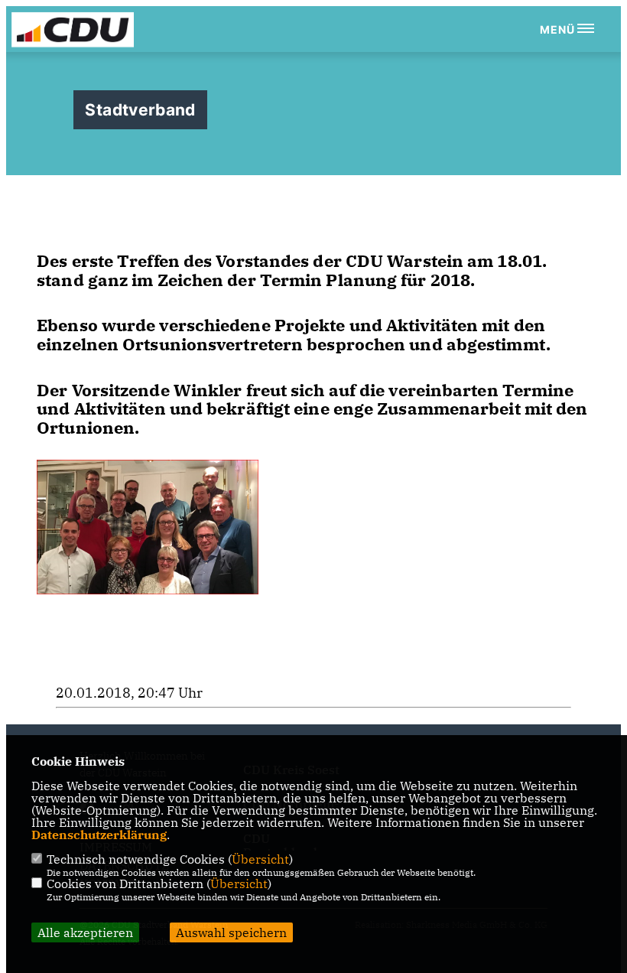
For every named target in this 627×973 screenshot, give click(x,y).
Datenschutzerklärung (99, 834)
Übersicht (260, 859)
